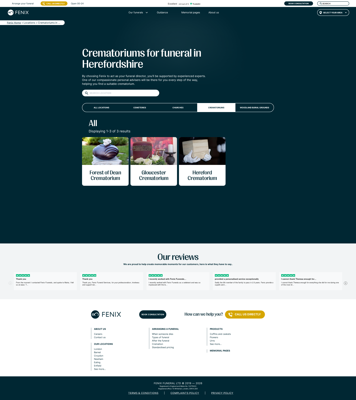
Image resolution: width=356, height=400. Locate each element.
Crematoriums (216, 107)
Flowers (214, 337)
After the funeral (160, 340)
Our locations (103, 344)
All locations (101, 107)
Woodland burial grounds (254, 107)
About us (100, 329)
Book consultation (299, 3)
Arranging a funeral (165, 329)
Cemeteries (139, 107)
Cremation (157, 344)
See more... (100, 369)
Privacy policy (222, 393)
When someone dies (162, 334)
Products (216, 329)
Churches (177, 107)
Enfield (97, 365)
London (98, 349)
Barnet (97, 352)
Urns (212, 340)
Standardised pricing (163, 347)
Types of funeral (160, 337)
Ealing (97, 362)
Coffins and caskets (220, 334)
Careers (98, 334)
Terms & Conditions (143, 393)
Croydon (98, 355)
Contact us (100, 337)
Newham (98, 359)
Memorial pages (220, 350)
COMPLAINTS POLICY (184, 393)
